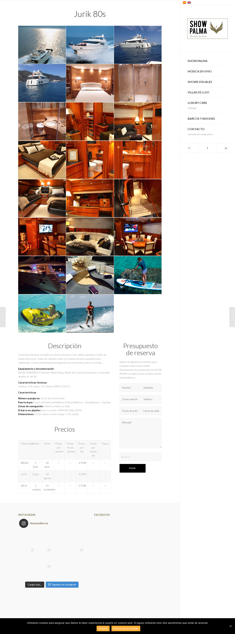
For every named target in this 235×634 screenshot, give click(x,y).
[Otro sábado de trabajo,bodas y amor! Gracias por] (76, 555)
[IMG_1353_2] (138, 198)
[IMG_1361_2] (138, 237)
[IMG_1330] (42, 160)
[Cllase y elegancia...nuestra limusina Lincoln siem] (60, 571)
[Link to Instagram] (189, 148)
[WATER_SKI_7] (90, 313)
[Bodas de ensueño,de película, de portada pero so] (43, 555)
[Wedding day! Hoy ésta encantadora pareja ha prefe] (43, 571)
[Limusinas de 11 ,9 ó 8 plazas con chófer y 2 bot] (27, 555)
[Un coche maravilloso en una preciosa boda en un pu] (27, 571)
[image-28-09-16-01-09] (138, 45)
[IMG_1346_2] (90, 198)
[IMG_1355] (42, 237)
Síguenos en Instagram (64, 584)
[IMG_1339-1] (42, 198)
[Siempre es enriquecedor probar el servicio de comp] (60, 555)
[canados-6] (138, 83)
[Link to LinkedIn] (226, 148)
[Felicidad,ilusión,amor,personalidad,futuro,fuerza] (60, 539)
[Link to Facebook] (207, 148)
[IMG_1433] (42, 275)
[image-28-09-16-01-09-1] (42, 83)
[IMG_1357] (90, 237)
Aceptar (103, 628)
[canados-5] (90, 83)
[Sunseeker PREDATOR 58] (232, 317)
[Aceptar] (230, 626)
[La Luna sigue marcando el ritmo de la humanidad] (76, 571)
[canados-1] (42, 45)
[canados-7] (42, 121)
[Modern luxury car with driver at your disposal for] (27, 539)
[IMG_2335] (90, 275)
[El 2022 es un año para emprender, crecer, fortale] (43, 539)
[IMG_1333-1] (90, 160)
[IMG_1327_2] (138, 121)
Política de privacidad (125, 628)
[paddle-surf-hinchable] (138, 275)
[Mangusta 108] (3, 317)
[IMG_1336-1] (138, 160)
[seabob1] (42, 313)
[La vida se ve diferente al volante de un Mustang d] (76, 539)
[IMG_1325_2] (90, 121)
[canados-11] (90, 45)
